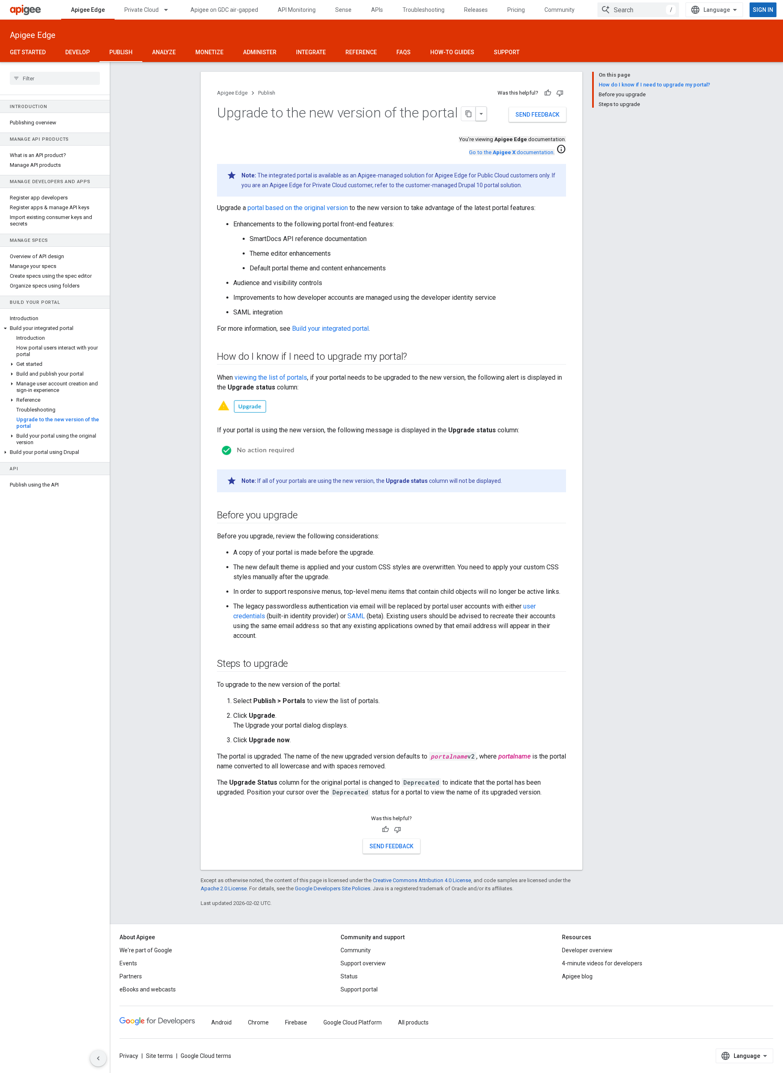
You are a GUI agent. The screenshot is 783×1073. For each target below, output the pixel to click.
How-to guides (452, 52)
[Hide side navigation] (98, 1058)
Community (559, 10)
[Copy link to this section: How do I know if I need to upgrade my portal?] (415, 357)
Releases (476, 10)
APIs (377, 10)
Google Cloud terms (206, 1056)
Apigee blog (577, 976)
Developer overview (587, 950)
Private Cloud (141, 10)
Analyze (164, 52)
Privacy (128, 1056)
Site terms (159, 1056)
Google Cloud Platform (352, 1022)
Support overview (363, 963)
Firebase (296, 1022)
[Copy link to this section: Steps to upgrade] (296, 664)
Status (349, 976)
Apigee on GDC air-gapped (224, 10)
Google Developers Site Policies (332, 888)
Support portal (359, 989)
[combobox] (638, 9)
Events (128, 963)
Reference (361, 52)
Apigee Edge (88, 10)
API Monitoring (297, 10)
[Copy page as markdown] (468, 114)
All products (413, 1022)
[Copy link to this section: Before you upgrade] (306, 516)
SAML (356, 616)
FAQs (403, 52)
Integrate (311, 52)
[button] (55, 328)
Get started (28, 52)
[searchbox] (55, 78)
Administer (259, 52)
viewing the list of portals (270, 377)
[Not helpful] (560, 93)
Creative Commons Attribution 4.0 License (422, 880)
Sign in (763, 10)
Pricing (516, 10)
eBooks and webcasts (147, 989)
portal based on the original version (298, 208)
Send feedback (537, 114)
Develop (77, 52)
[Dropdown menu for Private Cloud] (170, 10)
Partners (130, 976)
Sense (343, 10)
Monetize (209, 52)
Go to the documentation (511, 152)
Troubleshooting (424, 10)
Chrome (258, 1022)
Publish (121, 52)
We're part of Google (145, 950)
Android (221, 1022)
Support (507, 52)
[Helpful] (548, 93)
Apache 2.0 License (224, 888)
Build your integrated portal (330, 328)
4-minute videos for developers (602, 963)
